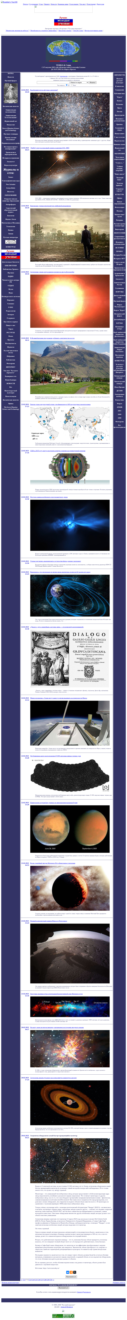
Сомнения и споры (119, 129)
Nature (10, 177)
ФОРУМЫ (120, 292)
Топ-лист (82, 4)
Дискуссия (100, 4)
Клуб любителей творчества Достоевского (120, 334)
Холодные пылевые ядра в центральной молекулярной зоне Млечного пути (56, 994)
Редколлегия (10, 311)
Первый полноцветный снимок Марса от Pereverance (48, 921)
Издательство (119, 141)
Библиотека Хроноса (10, 269)
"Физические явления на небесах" (17, 31)
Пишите (47, 4)
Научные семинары (11, 134)
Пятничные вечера (119, 328)
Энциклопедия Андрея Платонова (119, 349)
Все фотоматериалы (119, 426)
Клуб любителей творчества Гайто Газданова (119, 342)
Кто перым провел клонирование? (10, 148)
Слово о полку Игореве (119, 263)
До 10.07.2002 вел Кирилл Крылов (63, 69)
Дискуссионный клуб (119, 296)
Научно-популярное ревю (93, 31)
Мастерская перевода (119, 356)
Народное (10, 300)
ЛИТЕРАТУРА (119, 75)
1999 (119, 418)
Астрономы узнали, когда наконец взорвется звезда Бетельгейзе (52, 272)
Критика (119, 124)
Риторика (119, 220)
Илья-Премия (119, 387)
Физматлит (11, 125)
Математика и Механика (11, 223)
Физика (10, 230)
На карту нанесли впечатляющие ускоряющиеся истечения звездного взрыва (57, 1027)
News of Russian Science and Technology (10, 129)
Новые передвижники (119, 203)
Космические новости (10, 106)
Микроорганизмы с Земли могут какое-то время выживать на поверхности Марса (58, 698)
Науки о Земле (10, 219)
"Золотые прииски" (119, 184)
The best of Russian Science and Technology (10, 408)
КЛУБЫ (119, 323)
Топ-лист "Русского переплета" (10, 372)
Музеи (10, 289)
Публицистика (119, 93)
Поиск (10, 336)
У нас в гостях (119, 137)
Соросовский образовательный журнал (10, 210)
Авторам (10, 314)
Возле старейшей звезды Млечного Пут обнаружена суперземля (52, 863)
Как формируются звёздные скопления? (44, 90)
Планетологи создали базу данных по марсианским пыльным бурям (53, 803)
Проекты (10, 340)
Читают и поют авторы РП (10, 281)
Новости (54, 4)
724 (33, 1280)
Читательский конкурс (119, 382)
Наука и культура (10, 165)
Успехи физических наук (11, 181)
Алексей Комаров (67, 1307)
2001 (119, 411)
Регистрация (91, 4)
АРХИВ (119, 407)
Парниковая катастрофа (11, 143)
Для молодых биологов (10, 262)
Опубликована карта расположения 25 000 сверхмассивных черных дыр (55, 756)
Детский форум (119, 319)
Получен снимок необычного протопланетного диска (49, 497)
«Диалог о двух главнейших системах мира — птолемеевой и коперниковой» (57, 627)
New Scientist (10, 184)
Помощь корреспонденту (10, 1283)
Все (10, 387)
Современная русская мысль (119, 237)
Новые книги (119, 133)
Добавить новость (119, 1283)
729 (48, 1280)
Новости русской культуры (10, 392)
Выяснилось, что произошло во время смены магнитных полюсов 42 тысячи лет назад (60, 572)
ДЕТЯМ (120, 391)
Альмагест (11, 162)
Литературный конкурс (119, 377)
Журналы (10, 347)
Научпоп (11, 273)
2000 (119, 414)
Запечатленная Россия (119, 284)
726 (39, 1280)
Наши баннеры (10, 380)
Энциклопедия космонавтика (10, 111)
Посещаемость (10, 343)
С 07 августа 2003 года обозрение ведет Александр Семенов (63, 67)
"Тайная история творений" (119, 168)
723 (30, 1280)
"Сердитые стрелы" (119, 190)
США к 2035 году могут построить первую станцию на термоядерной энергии (57, 451)
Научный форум (11, 81)
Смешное (10, 304)
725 (36, 1280)
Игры (11, 293)
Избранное (11, 356)
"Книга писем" (119, 174)
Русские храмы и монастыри (119, 225)
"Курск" (119, 97)
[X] (74, 1272)
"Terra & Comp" (78, 31)
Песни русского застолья (11, 296)
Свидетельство (63, 76)
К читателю (119, 86)
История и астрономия (10, 158)
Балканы (119, 104)
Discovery (10, 192)
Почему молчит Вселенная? (10, 138)
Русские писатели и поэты (11, 352)
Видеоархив (119, 229)
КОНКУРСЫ (119, 361)
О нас (41, 4)
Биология (10, 216)
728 (45, 1280)
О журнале (11, 318)
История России (119, 255)
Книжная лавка (63, 4)
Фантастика (119, 400)
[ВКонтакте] (67, 1272)
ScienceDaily (10, 188)
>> (53, 1280)
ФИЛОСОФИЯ (119, 233)
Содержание (33, 4)
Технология (10, 226)
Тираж (10, 329)
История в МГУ (119, 259)
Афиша (10, 403)
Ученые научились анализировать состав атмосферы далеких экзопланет (55, 561)
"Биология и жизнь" (65, 31)
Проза (119, 108)
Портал (25, 4)
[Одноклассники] (71, 1272)
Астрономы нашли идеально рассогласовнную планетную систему (53, 1078)
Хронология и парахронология (11, 153)
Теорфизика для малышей (112, 31)
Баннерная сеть (10, 376)
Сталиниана (119, 288)
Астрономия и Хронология (119, 274)
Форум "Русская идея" (119, 306)
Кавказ (119, 101)
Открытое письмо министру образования (10, 200)
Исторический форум (119, 315)
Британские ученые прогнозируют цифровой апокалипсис (50, 206)
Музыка (120, 211)
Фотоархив (11, 363)
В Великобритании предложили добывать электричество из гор (52, 338)
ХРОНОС (119, 251)
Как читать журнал (11, 322)
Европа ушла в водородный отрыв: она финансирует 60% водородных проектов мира (60, 404)
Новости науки (10, 396)
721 (24, 1280)
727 (42, 1280)
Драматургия (119, 115)
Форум (119, 403)
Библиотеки (10, 360)
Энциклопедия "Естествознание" (10, 116)
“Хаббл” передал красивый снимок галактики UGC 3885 (49, 148)
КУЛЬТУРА (119, 194)
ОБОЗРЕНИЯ (119, 154)
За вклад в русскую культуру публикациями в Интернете (120, 368)
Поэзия (119, 111)
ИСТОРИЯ (119, 248)
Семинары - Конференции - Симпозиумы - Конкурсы (63, 32)
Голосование (74, 4)
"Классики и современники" (119, 158)
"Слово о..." (119, 163)
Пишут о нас (10, 325)
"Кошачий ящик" (119, 179)
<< (21, 1280)
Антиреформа (11, 204)
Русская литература (10, 237)
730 (50, 1280)
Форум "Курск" (119, 310)
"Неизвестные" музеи (119, 215)
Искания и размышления (119, 120)
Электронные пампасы (119, 395)
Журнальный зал (10, 121)
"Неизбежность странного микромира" (43, 31)
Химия (10, 234)
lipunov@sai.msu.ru (84, 1292)
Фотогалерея (119, 207)
